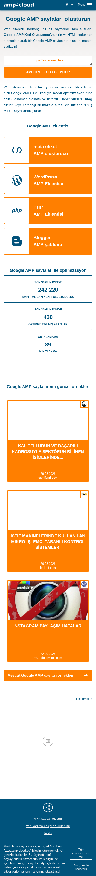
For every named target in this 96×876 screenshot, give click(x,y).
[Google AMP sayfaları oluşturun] (19, 5)
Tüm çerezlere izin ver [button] (81, 853)
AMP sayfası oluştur (48, 818)
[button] (69, 4)
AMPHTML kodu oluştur (48, 72)
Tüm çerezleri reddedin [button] (81, 867)
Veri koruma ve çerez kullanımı (48, 826)
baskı (48, 833)
